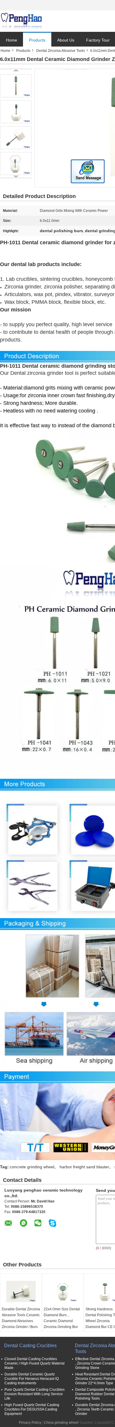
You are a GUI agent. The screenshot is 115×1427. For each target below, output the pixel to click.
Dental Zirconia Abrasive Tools (60, 51)
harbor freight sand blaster (84, 1166)
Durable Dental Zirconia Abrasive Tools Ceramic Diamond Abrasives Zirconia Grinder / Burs (21, 1318)
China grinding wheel (61, 1423)
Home (11, 40)
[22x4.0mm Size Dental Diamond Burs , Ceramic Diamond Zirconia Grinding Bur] (62, 1291)
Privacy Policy (30, 1423)
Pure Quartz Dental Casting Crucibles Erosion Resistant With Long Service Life (34, 1394)
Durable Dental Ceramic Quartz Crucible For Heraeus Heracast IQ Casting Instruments (31, 1378)
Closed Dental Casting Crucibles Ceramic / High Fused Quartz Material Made (34, 1363)
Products (37, 40)
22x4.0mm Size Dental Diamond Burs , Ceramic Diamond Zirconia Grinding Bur (62, 1318)
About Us (65, 40)
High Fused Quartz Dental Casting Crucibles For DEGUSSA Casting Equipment (31, 1409)
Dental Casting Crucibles (30, 1345)
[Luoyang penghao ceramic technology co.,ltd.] (21, 21)
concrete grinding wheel (32, 1166)
